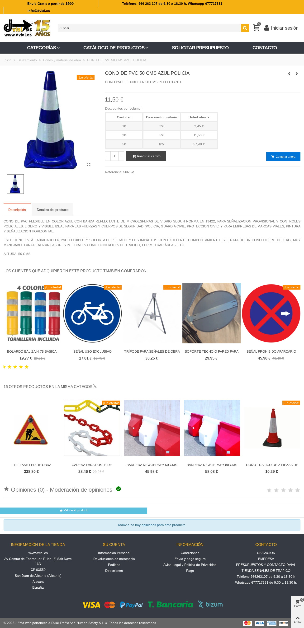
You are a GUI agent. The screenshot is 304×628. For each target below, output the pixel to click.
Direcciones (114, 571)
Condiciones (190, 553)
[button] (291, 271)
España (38, 587)
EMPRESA (266, 559)
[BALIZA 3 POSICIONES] (296, 73)
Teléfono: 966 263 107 (139, 3)
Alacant (38, 581)
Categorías (41, 47)
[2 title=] (9, 367)
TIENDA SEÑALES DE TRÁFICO (266, 571)
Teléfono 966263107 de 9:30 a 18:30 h (266, 576)
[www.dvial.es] (30, 28)
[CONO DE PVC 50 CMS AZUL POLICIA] (88, 164)
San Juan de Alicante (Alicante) (38, 575)
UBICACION (266, 553)
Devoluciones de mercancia (114, 559)
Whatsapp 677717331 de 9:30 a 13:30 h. (266, 582)
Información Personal (114, 553)
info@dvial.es (39, 11)
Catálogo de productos (113, 47)
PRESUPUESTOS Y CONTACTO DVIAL (266, 565)
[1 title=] (3, 367)
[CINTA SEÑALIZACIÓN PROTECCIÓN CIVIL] (289, 73)
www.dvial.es (38, 553)
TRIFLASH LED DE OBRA (31, 465)
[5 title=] (26, 367)
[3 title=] (15, 367)
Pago (190, 571)
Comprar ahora (283, 156)
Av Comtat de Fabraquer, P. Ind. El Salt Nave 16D (38, 561)
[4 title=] (21, 367)
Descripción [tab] (17, 210)
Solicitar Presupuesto (200, 47)
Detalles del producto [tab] (53, 210)
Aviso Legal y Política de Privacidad (190, 565)
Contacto (264, 47)
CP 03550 (38, 570)
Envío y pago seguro (190, 559)
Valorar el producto (74, 510)
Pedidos (114, 565)
